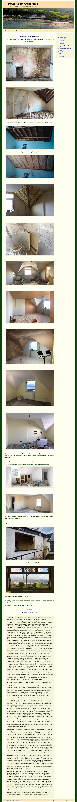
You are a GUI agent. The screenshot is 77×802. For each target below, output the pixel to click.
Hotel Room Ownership (23, 3)
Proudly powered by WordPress (56, 800)
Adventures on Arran (41, 30)
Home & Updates (9, 30)
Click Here (29, 609)
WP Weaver (69, 800)
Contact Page (50, 30)
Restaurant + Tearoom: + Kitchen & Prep (24, 30)
